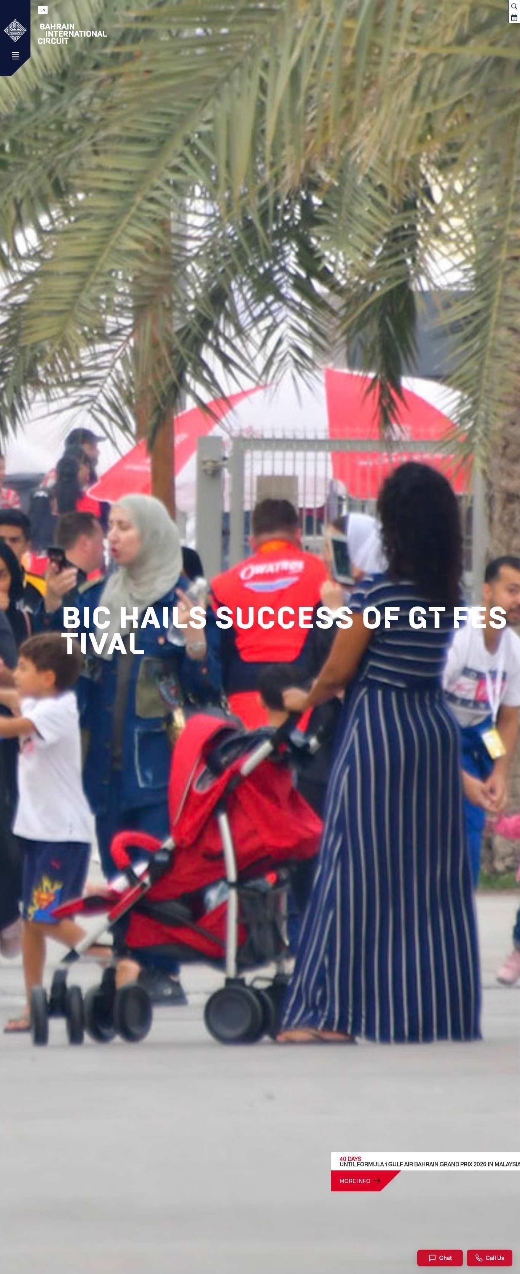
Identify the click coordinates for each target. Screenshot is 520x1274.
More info (355, 1181)
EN (42, 10)
